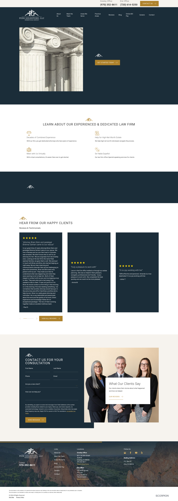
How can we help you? (33, 392)
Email (55, 376)
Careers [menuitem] (142, 15)
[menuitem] (11, 497)
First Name (29, 368)
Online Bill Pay (59, 467)
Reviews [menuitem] (111, 15)
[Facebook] (130, 453)
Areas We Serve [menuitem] (84, 15)
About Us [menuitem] (59, 15)
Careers (57, 470)
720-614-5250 (81, 477)
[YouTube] (136, 453)
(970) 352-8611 (108, 4)
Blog (55, 463)
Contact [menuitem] (151, 15)
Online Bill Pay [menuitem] (129, 15)
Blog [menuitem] (120, 15)
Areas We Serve (59, 460)
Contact (57, 474)
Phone (27, 376)
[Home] (31, 15)
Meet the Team (59, 456)
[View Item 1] (25, 318)
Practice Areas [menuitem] (98, 15)
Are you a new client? (32, 384)
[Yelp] (142, 453)
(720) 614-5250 (128, 4)
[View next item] (37, 318)
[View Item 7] (32, 318)
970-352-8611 (27, 465)
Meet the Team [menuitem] (70, 15)
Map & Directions (83, 464)
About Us (57, 453)
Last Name (57, 368)
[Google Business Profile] (125, 453)
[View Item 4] (28, 318)
